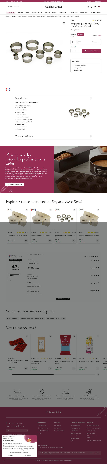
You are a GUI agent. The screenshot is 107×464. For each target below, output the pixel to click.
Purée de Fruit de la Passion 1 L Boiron (89, 361)
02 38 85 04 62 (45, 446)
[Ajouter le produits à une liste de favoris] (26, 210)
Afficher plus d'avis (63, 298)
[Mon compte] (95, 7)
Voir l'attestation (15, 259)
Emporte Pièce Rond (52, 16)
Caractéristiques (24, 136)
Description (21, 98)
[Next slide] (98, 374)
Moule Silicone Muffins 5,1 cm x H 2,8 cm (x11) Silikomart (18, 361)
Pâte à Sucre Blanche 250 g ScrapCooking (38, 362)
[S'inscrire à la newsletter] (27, 430)
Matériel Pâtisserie (21, 16)
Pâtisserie (13, 16)
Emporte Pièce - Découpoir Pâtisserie (36, 16)
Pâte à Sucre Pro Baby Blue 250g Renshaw (64, 362)
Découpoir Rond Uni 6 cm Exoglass (40, 235)
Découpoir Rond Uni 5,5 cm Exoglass (17, 235)
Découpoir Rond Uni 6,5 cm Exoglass (89, 235)
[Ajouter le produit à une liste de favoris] (63, 23)
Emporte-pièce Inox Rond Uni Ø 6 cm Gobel (65, 236)
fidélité (99, 35)
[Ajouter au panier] (26, 241)
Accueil (7, 16)
